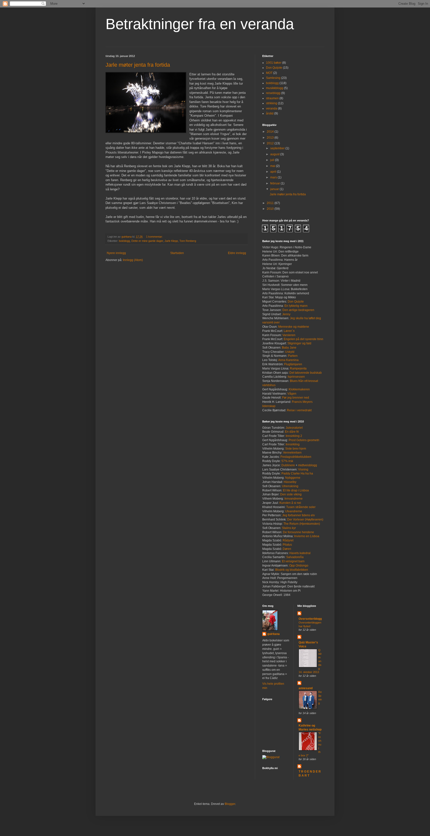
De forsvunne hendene (298, 532)
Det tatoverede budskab (305, 372)
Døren (287, 549)
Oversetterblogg (310, 619)
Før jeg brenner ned (295, 397)
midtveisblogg (307, 465)
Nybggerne (292, 477)
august (275, 154)
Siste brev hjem (295, 448)
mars (274, 177)
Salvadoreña (294, 557)
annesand (306, 688)
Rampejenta (298, 368)
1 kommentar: (154, 236)
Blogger (230, 804)
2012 (270, 143)
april (273, 171)
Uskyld (289, 352)
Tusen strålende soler (301, 507)
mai (273, 166)
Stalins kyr (289, 528)
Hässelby (290, 482)
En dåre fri (292, 431)
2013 (270, 137)
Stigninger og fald (299, 343)
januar (275, 189)
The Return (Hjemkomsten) (301, 523)
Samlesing (273, 78)
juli (272, 160)
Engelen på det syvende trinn (303, 339)
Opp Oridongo (298, 565)
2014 (270, 131)
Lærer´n (289, 331)
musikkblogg (274, 88)
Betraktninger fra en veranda (200, 24)
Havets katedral (300, 553)
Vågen (291, 393)
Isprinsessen (296, 376)
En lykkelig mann (296, 306)
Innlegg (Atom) (133, 260)
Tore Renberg (187, 240)
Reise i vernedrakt (299, 410)
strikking (271, 103)
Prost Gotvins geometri (304, 440)
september (277, 148)
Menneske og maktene (293, 326)
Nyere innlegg (116, 253)
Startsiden (177, 253)
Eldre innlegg (237, 253)
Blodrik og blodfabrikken (291, 570)
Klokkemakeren (299, 389)
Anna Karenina (288, 360)
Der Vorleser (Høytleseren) (305, 519)
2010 (270, 208)
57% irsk (287, 461)
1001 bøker (273, 62)
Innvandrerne (293, 498)
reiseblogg (273, 93)
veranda (271, 108)
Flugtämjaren (293, 364)
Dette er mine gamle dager (147, 240)
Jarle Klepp (171, 240)
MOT (269, 73)
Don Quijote (274, 67)
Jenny (286, 314)
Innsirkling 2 (294, 436)
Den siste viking (291, 494)
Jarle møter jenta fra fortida (138, 65)
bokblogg (124, 240)
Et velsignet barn (293, 561)
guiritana (273, 634)
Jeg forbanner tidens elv (298, 515)
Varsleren (288, 335)
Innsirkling (293, 444)
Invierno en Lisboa (306, 536)
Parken (293, 356)
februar (275, 183)
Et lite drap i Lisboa (296, 490)
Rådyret (288, 540)
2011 (270, 203)
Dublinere (288, 465)
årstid (269, 113)
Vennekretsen (292, 452)
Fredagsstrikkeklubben (295, 457)
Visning (303, 469)
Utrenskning (290, 486)
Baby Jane (289, 347)
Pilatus (287, 544)
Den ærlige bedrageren (298, 310)
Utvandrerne (293, 511)
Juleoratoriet (294, 427)
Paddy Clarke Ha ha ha (297, 473)
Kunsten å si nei (290, 503)
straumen (272, 98)
